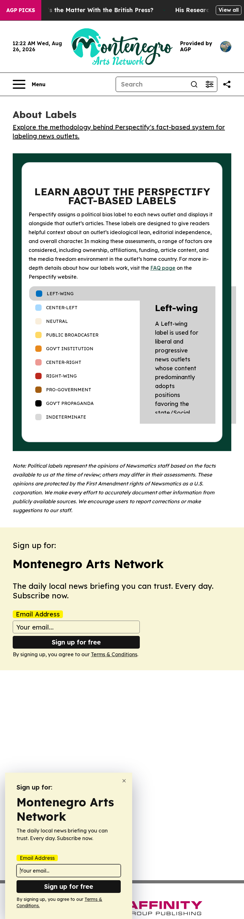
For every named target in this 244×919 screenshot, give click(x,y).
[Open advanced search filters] (209, 84)
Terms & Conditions (114, 654)
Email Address (38, 614)
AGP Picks (20, 10)
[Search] (194, 84)
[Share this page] (226, 84)
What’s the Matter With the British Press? (92, 10)
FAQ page (162, 268)
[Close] (124, 781)
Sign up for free (76, 642)
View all (229, 10)
